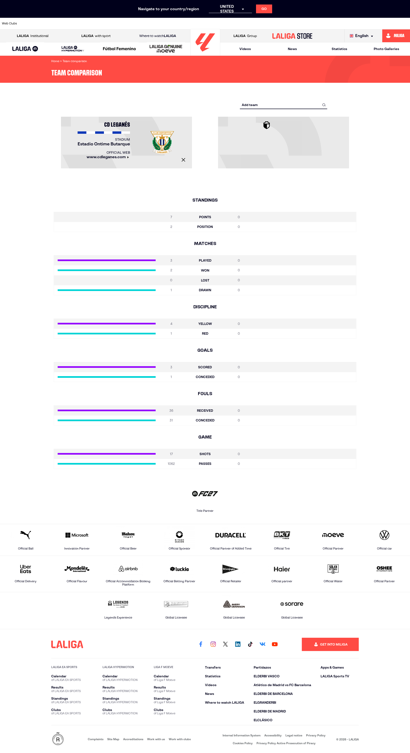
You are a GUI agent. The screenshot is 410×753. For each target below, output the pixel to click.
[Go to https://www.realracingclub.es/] (228, 23)
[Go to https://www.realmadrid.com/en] (326, 23)
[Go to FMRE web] (58, 739)
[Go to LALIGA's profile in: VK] (262, 644)
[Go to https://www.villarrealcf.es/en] (404, 23)
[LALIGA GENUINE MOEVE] (166, 49)
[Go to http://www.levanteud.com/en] (189, 23)
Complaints (95, 739)
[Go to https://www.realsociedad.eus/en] (345, 23)
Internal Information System (242, 735)
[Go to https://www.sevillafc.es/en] (365, 23)
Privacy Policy (316, 735)
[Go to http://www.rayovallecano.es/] (248, 23)
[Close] (183, 160)
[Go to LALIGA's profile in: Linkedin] (237, 644)
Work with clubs (180, 739)
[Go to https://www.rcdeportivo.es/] (267, 23)
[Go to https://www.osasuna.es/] (71, 23)
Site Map (113, 739)
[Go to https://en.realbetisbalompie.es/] (306, 23)
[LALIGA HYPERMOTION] (72, 49)
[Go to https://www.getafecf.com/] (169, 23)
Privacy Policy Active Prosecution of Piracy (286, 743)
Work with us (156, 739)
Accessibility (273, 735)
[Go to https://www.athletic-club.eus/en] (32, 23)
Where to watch (157, 36)
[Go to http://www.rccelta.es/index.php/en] (91, 23)
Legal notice (293, 735)
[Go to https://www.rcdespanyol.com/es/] (287, 23)
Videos (245, 49)
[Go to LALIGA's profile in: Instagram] (213, 644)
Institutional (32, 36)
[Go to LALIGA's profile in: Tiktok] (250, 644)
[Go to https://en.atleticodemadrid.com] (52, 23)
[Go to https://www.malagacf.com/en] (209, 23)
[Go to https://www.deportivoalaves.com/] (111, 23)
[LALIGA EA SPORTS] (25, 49)
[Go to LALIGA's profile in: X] (225, 644)
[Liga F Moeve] (119, 49)
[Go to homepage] (205, 53)
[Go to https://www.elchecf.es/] (130, 23)
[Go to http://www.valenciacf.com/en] (385, 23)
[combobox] (283, 105)
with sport (96, 36)
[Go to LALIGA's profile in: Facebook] (200, 644)
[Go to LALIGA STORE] (292, 35)
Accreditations (133, 739)
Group (245, 36)
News (292, 49)
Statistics (339, 49)
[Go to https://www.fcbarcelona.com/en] (150, 23)
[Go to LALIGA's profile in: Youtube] (274, 644)
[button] (25, 48)
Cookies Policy (243, 743)
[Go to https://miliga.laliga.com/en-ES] (396, 35)
